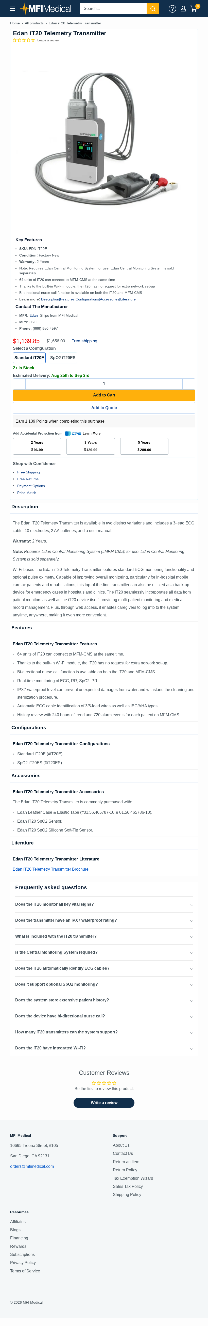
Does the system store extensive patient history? (62, 1000)
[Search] (153, 8)
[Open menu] (12, 9)
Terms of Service (25, 1271)
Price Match (26, 493)
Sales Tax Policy (128, 1186)
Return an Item (126, 1162)
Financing (19, 1238)
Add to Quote (104, 408)
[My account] (172, 9)
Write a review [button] (104, 1102)
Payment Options (31, 486)
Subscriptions (22, 1254)
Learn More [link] (91, 433)
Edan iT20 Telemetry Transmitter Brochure (51, 869)
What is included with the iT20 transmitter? (56, 936)
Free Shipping (28, 472)
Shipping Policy (127, 1194)
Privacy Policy (23, 1262)
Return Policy (125, 1170)
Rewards (18, 1246)
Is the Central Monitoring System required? (56, 952)
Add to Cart (104, 395)
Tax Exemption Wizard (133, 1178)
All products (34, 23)
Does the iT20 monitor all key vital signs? (54, 904)
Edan (34, 315)
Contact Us (123, 1153)
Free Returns (28, 479)
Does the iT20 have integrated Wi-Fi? (50, 1048)
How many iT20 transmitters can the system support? (66, 1032)
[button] (24, 40)
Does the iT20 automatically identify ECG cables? (62, 968)
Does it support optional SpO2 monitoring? (56, 984)
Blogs (15, 1230)
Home (15, 23)
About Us (121, 1145)
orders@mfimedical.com (32, 1166)
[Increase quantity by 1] (189, 384)
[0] (193, 9)
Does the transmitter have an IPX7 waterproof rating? (66, 920)
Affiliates (18, 1222)
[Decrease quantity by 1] (19, 384)
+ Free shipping (82, 341)
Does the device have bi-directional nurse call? (60, 1016)
